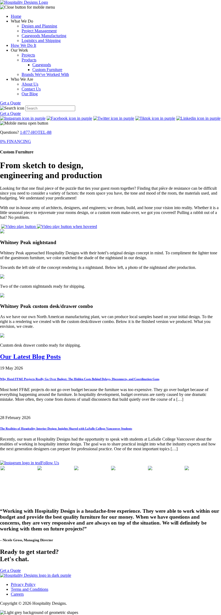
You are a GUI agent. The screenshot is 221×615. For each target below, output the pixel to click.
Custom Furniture (47, 69)
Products (29, 60)
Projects (28, 55)
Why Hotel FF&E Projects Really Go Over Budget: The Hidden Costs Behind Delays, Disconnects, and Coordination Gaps (79, 379)
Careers (17, 594)
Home (16, 16)
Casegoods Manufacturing (44, 35)
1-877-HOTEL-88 (35, 132)
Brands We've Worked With (45, 74)
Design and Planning (39, 26)
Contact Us (31, 89)
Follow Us (50, 463)
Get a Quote (10, 103)
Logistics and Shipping (41, 40)
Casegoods (41, 64)
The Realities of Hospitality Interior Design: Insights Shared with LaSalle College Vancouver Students (66, 428)
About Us (30, 84)
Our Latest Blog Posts (30, 356)
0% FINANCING (15, 141)
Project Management (39, 31)
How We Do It (23, 45)
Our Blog (30, 94)
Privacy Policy (23, 584)
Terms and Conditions (29, 589)
